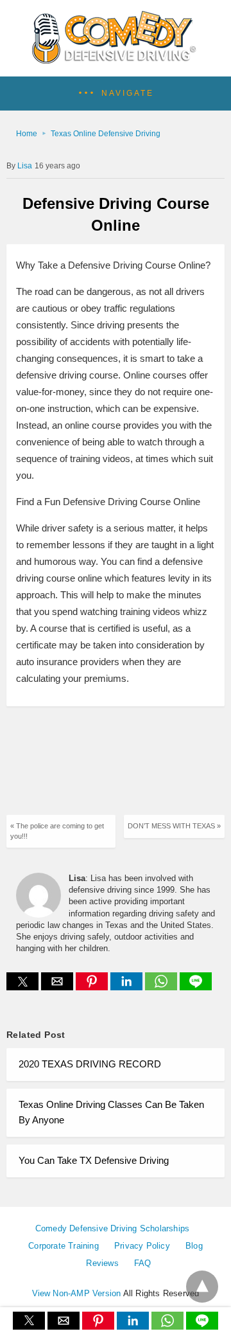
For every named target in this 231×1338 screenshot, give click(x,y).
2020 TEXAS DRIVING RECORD (90, 1063)
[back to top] (202, 1287)
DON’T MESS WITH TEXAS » (174, 826)
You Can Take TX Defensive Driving (94, 1160)
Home (26, 133)
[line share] (196, 986)
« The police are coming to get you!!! (57, 830)
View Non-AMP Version (76, 1293)
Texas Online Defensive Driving (105, 133)
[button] (115, 93)
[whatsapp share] (162, 986)
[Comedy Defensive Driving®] (115, 59)
